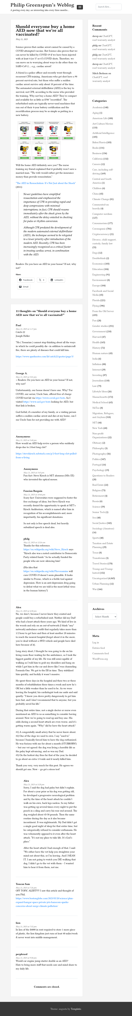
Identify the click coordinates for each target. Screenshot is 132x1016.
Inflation (96, 364)
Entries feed (98, 648)
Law (94, 386)
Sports (95, 537)
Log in (95, 642)
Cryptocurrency (100, 234)
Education (97, 269)
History (96, 347)
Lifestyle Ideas (99, 391)
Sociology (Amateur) (103, 528)
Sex (94, 517)
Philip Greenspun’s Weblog (42, 5)
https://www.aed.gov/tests (37, 401)
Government (99, 331)
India (95, 358)
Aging (95, 112)
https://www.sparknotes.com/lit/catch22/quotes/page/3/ (45, 356)
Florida (96, 300)
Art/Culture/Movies (102, 123)
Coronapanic (99, 228)
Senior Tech (98, 512)
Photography (99, 453)
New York (97, 428)
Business (96, 153)
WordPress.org (100, 658)
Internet (96, 369)
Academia (97, 107)
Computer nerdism (102, 214)
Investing (97, 375)
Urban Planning (100, 583)
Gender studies (100, 326)
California (97, 158)
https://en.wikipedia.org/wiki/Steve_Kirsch (46, 549)
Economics (98, 263)
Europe (96, 285)
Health (95, 342)
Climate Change (100, 199)
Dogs (95, 252)
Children (97, 188)
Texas (95, 552)
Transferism (98, 558)
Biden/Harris (99, 142)
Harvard (96, 336)
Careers (96, 164)
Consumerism (99, 223)
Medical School (100, 402)
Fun (94, 320)
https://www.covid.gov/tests (50, 397)
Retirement (98, 495)
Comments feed (100, 653)
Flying (95, 305)
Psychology (98, 470)
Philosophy (98, 448)
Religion (96, 490)
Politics (96, 459)
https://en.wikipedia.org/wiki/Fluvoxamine (46, 571)
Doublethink (99, 258)
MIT (94, 422)
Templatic (76, 1008)
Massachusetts (99, 396)
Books (95, 147)
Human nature (100, 353)
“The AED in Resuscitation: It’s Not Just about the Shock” (46, 183)
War (94, 589)
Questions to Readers (103, 475)
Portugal (96, 464)
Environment (99, 280)
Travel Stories (99, 563)
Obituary (97, 442)
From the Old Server (103, 311)
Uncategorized (100, 578)
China (95, 193)
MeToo (95, 407)
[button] (80, 7)
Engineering (98, 274)
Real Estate (98, 484)
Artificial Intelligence (103, 133)
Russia (95, 501)
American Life (99, 118)
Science (96, 506)
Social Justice (99, 523)
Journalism (98, 380)
